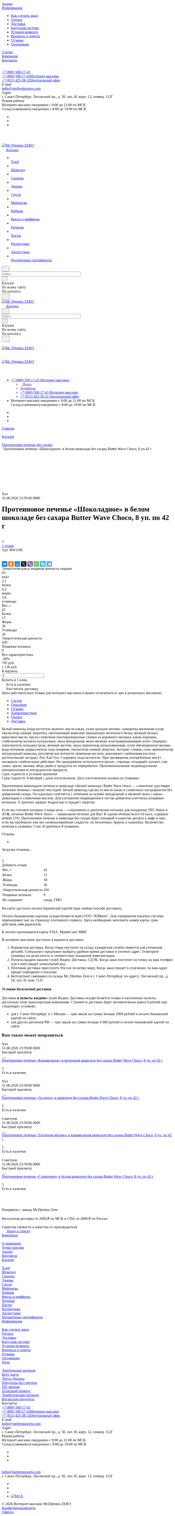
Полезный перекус (16, 1391)
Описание (19, 705)
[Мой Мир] (17, 564)
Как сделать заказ (24, 16)
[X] (23, 564)
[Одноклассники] (11, 564)
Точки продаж (13, 1247)
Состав (16, 701)
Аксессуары (11, 1313)
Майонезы (10, 1288)
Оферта (7, 1512)
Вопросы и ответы (25, 36)
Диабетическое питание (20, 1395)
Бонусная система (25, 28)
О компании (11, 1243)
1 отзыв (8, 546)
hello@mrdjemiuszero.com (21, 88)
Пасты (7, 1305)
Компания (10, 1235)
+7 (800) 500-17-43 (16, 72)
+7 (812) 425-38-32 (31, 80)
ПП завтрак (11, 1387)
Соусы (7, 1284)
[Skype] (43, 564)
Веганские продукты (18, 1399)
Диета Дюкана (13, 1379)
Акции (7, 1252)
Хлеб (6, 1268)
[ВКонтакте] (4, 564)
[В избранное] (4, 554)
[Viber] (30, 564)
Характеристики (24, 713)
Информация (12, 1321)
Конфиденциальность (19, 1508)
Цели (6, 1362)
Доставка (18, 24)
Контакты (9, 1256)
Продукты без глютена (19, 1383)
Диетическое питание (19, 1370)
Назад (27, 384)
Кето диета (10, 1374)
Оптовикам (20, 44)
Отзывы (17, 40)
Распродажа (11, 1309)
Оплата (16, 20)
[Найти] (6, 296)
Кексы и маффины (16, 1297)
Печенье (8, 1301)
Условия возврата (24, 32)
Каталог (8, 1260)
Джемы (7, 1280)
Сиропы (8, 1276)
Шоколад (9, 1272)
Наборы (8, 1292)
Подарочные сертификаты (22, 1317)
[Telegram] (49, 564)
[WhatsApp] (36, 564)
